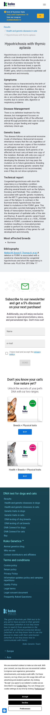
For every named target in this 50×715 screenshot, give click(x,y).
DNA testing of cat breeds (17, 523)
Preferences (25, 709)
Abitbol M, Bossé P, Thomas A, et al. (21, 252)
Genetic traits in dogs (14, 511)
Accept (25, 697)
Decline (25, 703)
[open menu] (44, 4)
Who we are (9, 550)
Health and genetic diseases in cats (21, 31)
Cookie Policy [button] (22, 686)
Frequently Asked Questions (18, 596)
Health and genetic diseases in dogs (22, 503)
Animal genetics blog (14, 546)
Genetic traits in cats (14, 515)
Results (7, 27)
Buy (6, 535)
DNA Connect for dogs (15, 527)
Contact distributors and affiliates (20, 554)
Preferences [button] (39, 689)
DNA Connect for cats (14, 531)
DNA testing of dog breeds (17, 519)
